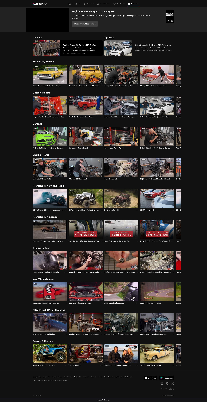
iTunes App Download (150, 378)
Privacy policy (96, 377)
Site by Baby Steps (168, 395)
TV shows (120, 4)
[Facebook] (167, 383)
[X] (172, 383)
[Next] (174, 73)
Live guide (76, 4)
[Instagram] (161, 383)
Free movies (105, 4)
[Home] (40, 4)
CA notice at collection (113, 377)
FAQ (34, 380)
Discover (90, 4)
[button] (85, 24)
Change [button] (171, 389)
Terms (85, 377)
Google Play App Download (166, 378)
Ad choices (128, 377)
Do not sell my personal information (52, 380)
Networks (135, 4)
